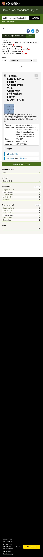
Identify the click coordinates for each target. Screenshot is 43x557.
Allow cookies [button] (32, 547)
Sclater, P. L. (7, 199)
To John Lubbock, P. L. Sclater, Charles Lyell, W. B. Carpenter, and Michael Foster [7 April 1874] (15, 87)
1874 (4, 229)
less (38, 205)
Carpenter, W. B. (8, 190)
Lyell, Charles (7, 197)
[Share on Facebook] (28, 31)
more (37, 187)
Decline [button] (18, 547)
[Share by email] (37, 31)
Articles (30, 36)
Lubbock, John (8, 194)
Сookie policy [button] (8, 554)
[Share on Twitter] (32, 31)
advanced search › (8, 22)
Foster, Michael (8, 213)
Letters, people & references (14, 36)
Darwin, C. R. (7, 210)
